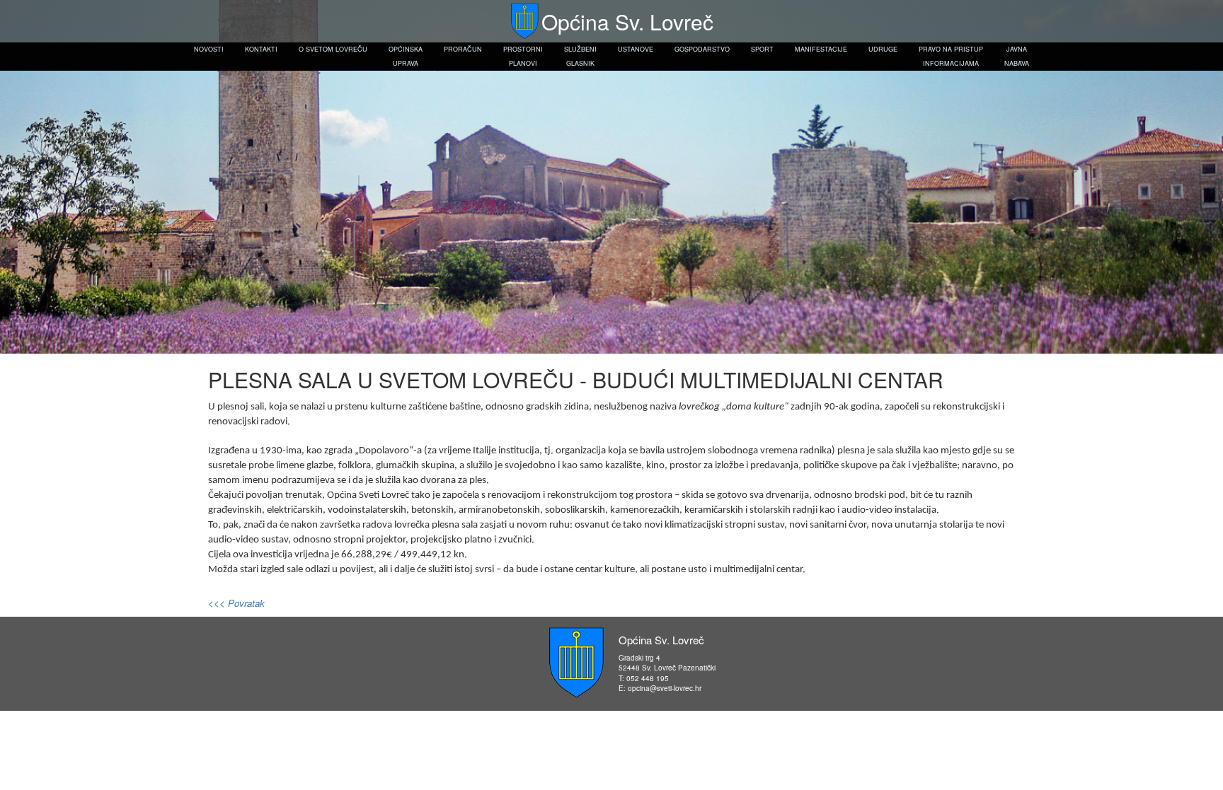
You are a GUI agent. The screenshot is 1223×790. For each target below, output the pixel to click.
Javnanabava (1016, 56)
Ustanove (635, 49)
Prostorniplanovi (523, 56)
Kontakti (261, 49)
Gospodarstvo (702, 49)
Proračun (463, 49)
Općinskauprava (406, 56)
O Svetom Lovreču (333, 49)
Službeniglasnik (580, 56)
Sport (762, 49)
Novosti (209, 49)
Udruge (882, 49)
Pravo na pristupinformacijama (951, 56)
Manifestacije (821, 49)
